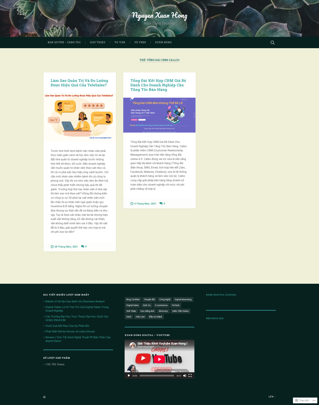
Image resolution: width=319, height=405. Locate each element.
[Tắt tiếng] (184, 375)
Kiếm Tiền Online (180, 311)
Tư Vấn (119, 42)
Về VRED (140, 42)
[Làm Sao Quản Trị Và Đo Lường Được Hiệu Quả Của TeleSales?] (80, 117)
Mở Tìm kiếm (272, 42)
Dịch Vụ (147, 305)
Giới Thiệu (98, 42)
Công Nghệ (164, 299)
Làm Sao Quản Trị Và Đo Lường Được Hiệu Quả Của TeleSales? (79, 82)
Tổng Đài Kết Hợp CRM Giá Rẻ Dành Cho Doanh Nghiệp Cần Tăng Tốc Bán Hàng (158, 85)
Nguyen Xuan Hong (159, 15)
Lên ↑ (272, 396)
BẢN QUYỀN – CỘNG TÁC (64, 42)
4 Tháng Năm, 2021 (145, 203)
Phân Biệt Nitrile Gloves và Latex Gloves (70, 331)
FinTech (175, 305)
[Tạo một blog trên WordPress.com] (44, 397)
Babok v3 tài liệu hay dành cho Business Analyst (75, 301)
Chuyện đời (149, 299)
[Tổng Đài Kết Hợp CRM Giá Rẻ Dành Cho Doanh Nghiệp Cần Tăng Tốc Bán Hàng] (159, 115)
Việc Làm (140, 316)
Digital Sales (132, 305)
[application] (159, 359)
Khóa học (163, 311)
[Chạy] (129, 375)
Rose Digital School (221, 294)
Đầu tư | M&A (155, 316)
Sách (128, 316)
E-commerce (161, 305)
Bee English (215, 318)
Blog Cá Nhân (133, 299)
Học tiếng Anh (147, 311)
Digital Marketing (183, 299)
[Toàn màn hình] (190, 375)
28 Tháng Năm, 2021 (66, 246)
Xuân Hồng (163, 42)
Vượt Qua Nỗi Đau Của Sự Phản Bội (67, 325)
